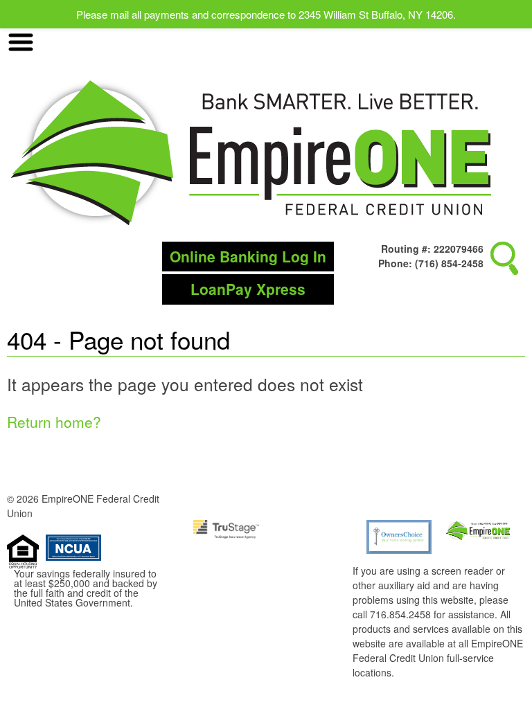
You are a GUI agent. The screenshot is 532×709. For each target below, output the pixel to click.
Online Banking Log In (248, 256)
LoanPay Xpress (247, 288)
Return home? (54, 421)
